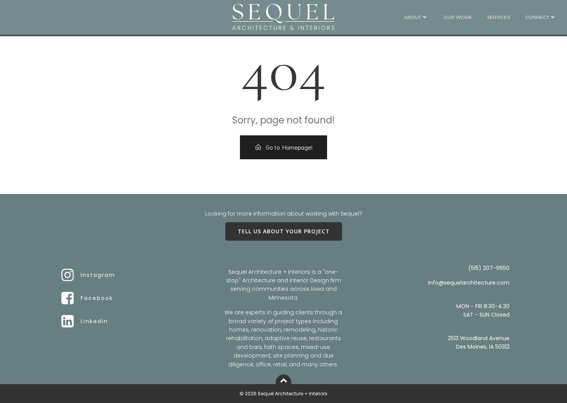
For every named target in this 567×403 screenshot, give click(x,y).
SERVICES (498, 17)
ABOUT (412, 17)
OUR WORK (458, 17)
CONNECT (537, 17)
